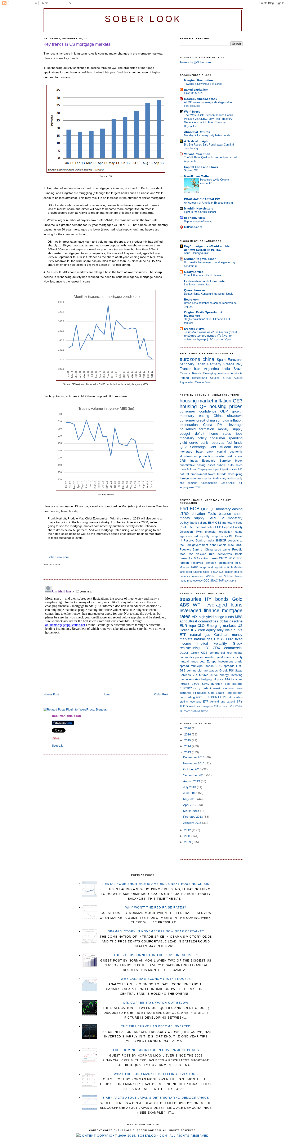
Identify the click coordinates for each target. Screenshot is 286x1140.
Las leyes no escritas (197, 284)
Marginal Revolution (198, 80)
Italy (239, 364)
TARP (194, 567)
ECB (195, 508)
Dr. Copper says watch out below (155, 1002)
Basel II (207, 571)
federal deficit (205, 527)
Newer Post (51, 694)
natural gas (200, 635)
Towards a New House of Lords (203, 83)
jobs (239, 434)
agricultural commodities (199, 621)
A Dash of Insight (196, 141)
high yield (206, 617)
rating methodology (191, 580)
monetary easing (194, 416)
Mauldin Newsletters (198, 208)
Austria (238, 377)
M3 (240, 469)
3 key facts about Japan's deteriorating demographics (156, 1097)
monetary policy (193, 438)
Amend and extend (222, 701)
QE (203, 406)
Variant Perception (197, 154)
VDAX (187, 710)
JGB (182, 670)
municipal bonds (202, 666)
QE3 (237, 400)
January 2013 (192, 822)
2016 (188, 734)
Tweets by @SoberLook (195, 62)
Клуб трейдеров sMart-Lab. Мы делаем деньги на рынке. (207, 248)
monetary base (191, 451)
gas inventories (190, 679)
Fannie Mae (225, 545)
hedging (206, 679)
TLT (182, 710)
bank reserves (212, 443)
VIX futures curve (205, 675)
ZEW (197, 487)
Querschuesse (194, 290)
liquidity (237, 657)
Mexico (199, 382)
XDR (193, 710)
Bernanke (186, 558)
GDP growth (231, 411)
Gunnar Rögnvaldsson (200, 258)
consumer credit (192, 420)
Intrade (222, 474)
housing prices (225, 406)
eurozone (190, 359)
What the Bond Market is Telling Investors (156, 1074)
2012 (188, 830)
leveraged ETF (199, 701)
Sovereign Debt (203, 447)
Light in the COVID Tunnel (200, 211)
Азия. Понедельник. (196, 253)
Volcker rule (205, 554)
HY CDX (212, 648)
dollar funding (194, 571)
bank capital (216, 451)
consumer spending (226, 438)
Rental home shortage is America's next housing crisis (155, 883)
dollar (224, 621)
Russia (196, 373)
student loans (231, 447)
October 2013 (192, 769)
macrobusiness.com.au (200, 98)
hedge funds (224, 617)
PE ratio (228, 697)
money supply (230, 429)
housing (188, 406)
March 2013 (191, 810)
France (185, 369)
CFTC (223, 558)
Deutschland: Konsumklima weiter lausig (208, 293)
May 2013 (190, 799)
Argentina (211, 369)
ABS (184, 605)
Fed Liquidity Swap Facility (210, 536)
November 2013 (194, 763)
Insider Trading (233, 571)
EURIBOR (211, 697)
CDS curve (220, 706)
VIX (194, 617)
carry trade (226, 478)
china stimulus (217, 420)
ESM (211, 522)
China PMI (213, 425)
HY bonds (216, 599)
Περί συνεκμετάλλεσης (197, 221)
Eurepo (211, 661)
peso (198, 706)
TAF (221, 580)
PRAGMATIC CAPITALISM (202, 199)
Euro (229, 639)
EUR (183, 626)
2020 (188, 728)
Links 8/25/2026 (193, 93)
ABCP (200, 697)
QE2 (183, 447)
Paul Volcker (225, 576)
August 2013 (192, 781)
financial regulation (218, 531)
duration (216, 683)
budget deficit (192, 434)
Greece (228, 364)
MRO (239, 545)
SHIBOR (220, 540)
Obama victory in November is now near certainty (156, 931)
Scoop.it (57, 745)
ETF (183, 635)
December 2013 (194, 757)
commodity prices (191, 657)
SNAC (214, 580)
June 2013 (190, 793)
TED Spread (187, 706)
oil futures (199, 692)
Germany (214, 364)
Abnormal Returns (197, 132)
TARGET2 (216, 518)
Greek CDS (199, 652)
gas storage (233, 683)
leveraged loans (223, 605)
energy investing (231, 675)
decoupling (235, 474)
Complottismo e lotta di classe (202, 275)
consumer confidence (198, 411)
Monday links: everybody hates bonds (207, 135)
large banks (222, 549)
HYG (239, 666)
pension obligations (219, 562)
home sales (220, 434)
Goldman (221, 635)
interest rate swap (222, 688)
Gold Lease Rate (220, 692)
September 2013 (194, 775)
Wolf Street (192, 111)
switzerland (199, 377)
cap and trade (210, 478)
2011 (187, 836)
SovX (205, 683)
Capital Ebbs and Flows (201, 167)
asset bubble (217, 465)
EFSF (238, 562)
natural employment (193, 474)
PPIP (234, 580)
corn (201, 630)
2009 (188, 842)
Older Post (161, 694)
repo (192, 626)
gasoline (235, 621)
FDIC (231, 558)
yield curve (189, 443)
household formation (197, 429)
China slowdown (228, 416)
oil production (203, 456)
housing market (196, 400)
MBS (238, 617)
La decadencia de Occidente (204, 281)
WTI (197, 605)
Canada (185, 373)
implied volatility (212, 643)
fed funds (234, 443)
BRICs (227, 377)
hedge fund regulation (212, 567)
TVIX (231, 706)
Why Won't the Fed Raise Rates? (155, 907)
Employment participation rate (217, 469)
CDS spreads (224, 666)
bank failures (188, 469)
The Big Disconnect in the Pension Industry (156, 955)
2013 (188, 752)
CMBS (219, 639)
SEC (239, 558)
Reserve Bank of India (198, 540)
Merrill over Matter (197, 176)
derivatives (225, 554)
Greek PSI (226, 670)
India (226, 369)
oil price (218, 679)
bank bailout (198, 522)
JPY (193, 630)
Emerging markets (216, 373)
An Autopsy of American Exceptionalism (208, 202)
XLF (198, 710)
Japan (200, 364)
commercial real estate (226, 652)
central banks (208, 558)
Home (107, 694)
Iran (197, 369)
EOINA (228, 580)
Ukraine (214, 377)
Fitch (230, 567)
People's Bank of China (196, 549)
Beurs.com (191, 299)
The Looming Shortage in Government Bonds (156, 1050)
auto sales (235, 465)
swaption (207, 706)
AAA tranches (233, 679)
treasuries (190, 599)
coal (202, 661)
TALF (191, 527)
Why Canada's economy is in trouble (156, 978)
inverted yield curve (228, 456)
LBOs (195, 683)
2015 (188, 740)
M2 (191, 554)
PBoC (183, 527)
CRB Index (189, 460)
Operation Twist (191, 531)
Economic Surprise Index (222, 460)
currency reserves (191, 576)
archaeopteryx (194, 328)
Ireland (184, 377)
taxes (211, 474)
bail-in (238, 576)
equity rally (215, 630)
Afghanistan (187, 382)
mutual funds (189, 661)
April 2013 (190, 805)
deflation (198, 514)
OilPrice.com (193, 227)
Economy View (194, 217)
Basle (238, 554)
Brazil (237, 369)
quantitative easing (193, 465)
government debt (204, 545)
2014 (188, 746)
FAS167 (209, 576)
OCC (206, 580)
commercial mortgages (202, 670)
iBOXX (204, 710)
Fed (184, 508)
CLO (201, 626)
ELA (215, 571)
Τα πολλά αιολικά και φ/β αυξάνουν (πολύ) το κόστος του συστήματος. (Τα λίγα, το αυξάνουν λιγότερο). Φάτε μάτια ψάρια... (210, 336)
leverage (235, 425)
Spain (221, 360)
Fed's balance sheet (225, 514)
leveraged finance (199, 610)
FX (220, 697)
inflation (223, 400)
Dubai (207, 382)
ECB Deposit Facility (228, 527)
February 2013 (193, 816)
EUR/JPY (186, 688)
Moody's (185, 567)
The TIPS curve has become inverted (156, 1026)
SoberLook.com (58, 557)
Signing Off (191, 170)
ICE (221, 571)
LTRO (184, 514)
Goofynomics (193, 271)
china (208, 359)
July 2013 (190, 787)
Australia (236, 373)
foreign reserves (190, 478)
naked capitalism (196, 89)
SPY (239, 701)
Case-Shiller (228, 482)
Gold (237, 599)
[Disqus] (106, 636)
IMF (231, 536)
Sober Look (143, 19)
